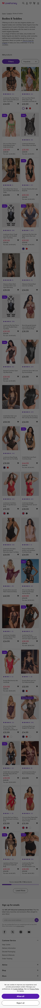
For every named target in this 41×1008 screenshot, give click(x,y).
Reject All (20, 1003)
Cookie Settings (18, 989)
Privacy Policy (34, 989)
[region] (20, 994)
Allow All (20, 996)
